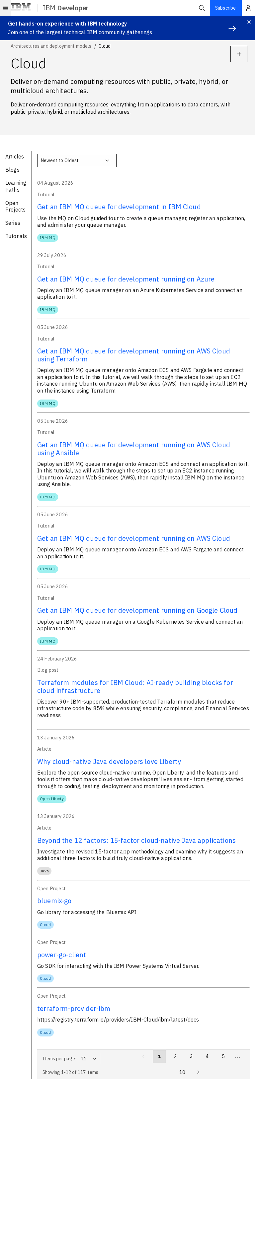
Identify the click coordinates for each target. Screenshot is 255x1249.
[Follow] (238, 54)
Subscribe (225, 8)
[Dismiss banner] (249, 22)
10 (182, 1072)
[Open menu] (5, 8)
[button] (202, 8)
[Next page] (198, 1072)
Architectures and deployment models (51, 46)
